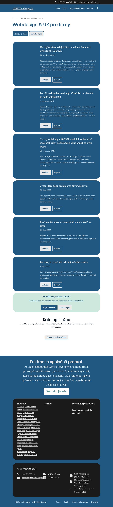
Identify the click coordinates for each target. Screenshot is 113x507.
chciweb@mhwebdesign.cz (88, 2)
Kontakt (90, 8)
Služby (64, 8)
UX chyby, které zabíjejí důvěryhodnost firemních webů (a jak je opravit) (27, 410)
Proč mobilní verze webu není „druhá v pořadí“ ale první (27, 446)
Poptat (57, 80)
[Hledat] (97, 8)
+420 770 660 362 (65, 2)
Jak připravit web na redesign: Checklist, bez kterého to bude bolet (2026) (28, 419)
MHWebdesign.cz (39, 502)
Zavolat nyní (36, 34)
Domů (57, 8)
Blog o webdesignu (77, 8)
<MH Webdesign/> (23, 8)
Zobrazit (45, 80)
